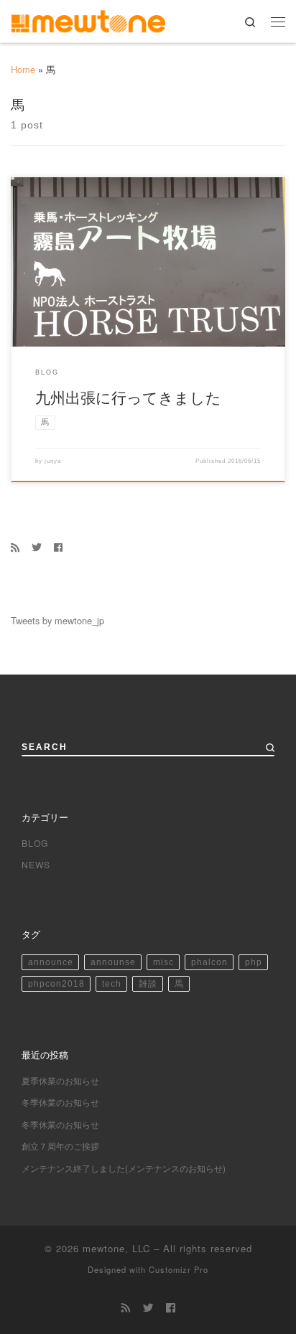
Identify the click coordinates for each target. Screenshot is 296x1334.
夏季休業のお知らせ (60, 1080)
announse (113, 962)
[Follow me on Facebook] (58, 547)
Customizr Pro (178, 1269)
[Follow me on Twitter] (37, 547)
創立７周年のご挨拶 (60, 1146)
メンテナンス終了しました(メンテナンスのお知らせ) (124, 1168)
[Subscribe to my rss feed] (15, 547)
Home (23, 69)
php (253, 962)
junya (53, 460)
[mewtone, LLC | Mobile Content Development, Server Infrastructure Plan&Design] (88, 19)
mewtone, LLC (116, 1248)
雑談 (148, 984)
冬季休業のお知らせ (60, 1102)
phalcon (209, 962)
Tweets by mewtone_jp (57, 620)
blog (35, 843)
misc (163, 962)
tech (111, 984)
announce (50, 962)
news (36, 864)
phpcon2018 (56, 984)
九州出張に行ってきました (128, 396)
